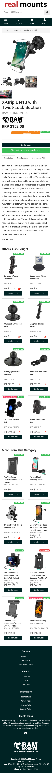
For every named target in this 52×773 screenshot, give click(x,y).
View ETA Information (25, 133)
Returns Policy (26, 705)
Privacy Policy (26, 701)
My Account (26, 656)
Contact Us (26, 685)
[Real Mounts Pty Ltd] (26, 3)
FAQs (26, 681)
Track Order (26, 660)
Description (8, 158)
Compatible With (38, 158)
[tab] (8, 158)
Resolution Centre (26, 665)
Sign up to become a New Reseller (26, 150)
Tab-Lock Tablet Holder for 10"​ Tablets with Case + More (12, 623)
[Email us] (25, 733)
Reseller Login (26, 145)
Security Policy (26, 709)
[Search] (47, 12)
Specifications (22, 158)
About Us (26, 677)
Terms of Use (26, 697)
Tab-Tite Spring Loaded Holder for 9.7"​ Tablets (13, 479)
